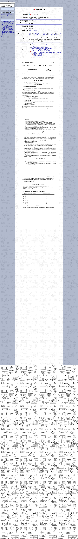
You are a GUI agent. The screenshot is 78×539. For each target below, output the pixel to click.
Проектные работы (5, 16)
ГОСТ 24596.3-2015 (34, 30)
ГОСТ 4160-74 (40, 32)
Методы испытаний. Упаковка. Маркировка (41, 50)
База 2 (10, 1)
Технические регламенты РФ (8, 32)
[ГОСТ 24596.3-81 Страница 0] (39, 86)
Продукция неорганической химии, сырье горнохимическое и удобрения (46, 52)
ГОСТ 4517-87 (44, 33)
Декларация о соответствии (7, 22)
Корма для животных (36, 46)
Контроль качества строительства (5, 18)
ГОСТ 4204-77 (54, 32)
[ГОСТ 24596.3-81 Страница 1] (39, 143)
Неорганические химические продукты (40, 49)
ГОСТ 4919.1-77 (51, 33)
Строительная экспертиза (7, 12)
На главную (2, 1)
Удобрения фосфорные (37, 54)
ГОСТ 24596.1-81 (43, 34)
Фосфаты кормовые (38, 55)
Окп (3, 30)
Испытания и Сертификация (7, 8)
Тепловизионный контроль (6, 14)
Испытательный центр (5, 10)
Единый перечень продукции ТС (8, 24)
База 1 (7, 1)
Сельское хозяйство (35, 45)
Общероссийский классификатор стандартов (7, 28)
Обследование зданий (5, 13)
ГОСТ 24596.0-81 (34, 34)
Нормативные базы (7, 20)
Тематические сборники (7, 31)
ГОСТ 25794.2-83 (51, 34)
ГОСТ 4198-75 (47, 32)
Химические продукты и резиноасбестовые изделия (42, 48)
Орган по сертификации (6, 11)
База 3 (13, 1)
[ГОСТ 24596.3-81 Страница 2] (39, 200)
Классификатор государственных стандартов (8, 26)
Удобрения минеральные (37, 53)
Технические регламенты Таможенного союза (7, 34)
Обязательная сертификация (7, 29)
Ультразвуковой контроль (6, 15)
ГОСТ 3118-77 (33, 32)
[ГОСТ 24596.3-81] (34, 9)
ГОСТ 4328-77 (36, 33)
